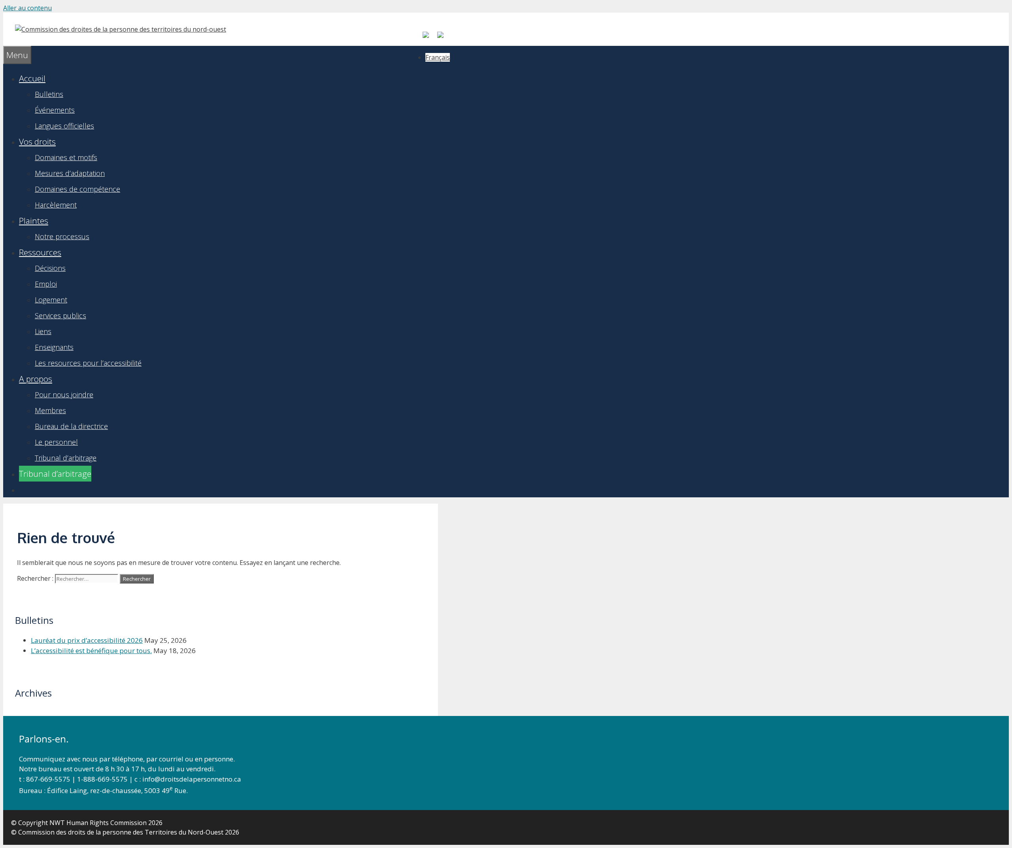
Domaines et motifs (66, 157)
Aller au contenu (27, 8)
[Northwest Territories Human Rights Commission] (120, 29)
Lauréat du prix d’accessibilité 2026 (87, 640)
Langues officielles (64, 125)
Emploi (46, 284)
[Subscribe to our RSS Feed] (443, 38)
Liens (43, 331)
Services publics (60, 315)
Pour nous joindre (64, 394)
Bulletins (49, 94)
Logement (51, 299)
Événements (55, 110)
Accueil (32, 78)
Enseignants (54, 347)
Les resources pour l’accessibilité (88, 363)
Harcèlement (56, 205)
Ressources (40, 252)
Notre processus (62, 236)
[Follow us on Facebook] (429, 38)
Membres (50, 410)
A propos (35, 378)
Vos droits (37, 141)
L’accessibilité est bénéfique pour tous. (91, 650)
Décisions (50, 268)
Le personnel (56, 442)
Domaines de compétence (77, 189)
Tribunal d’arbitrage (65, 458)
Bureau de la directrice (71, 426)
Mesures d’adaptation (70, 173)
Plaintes (33, 220)
